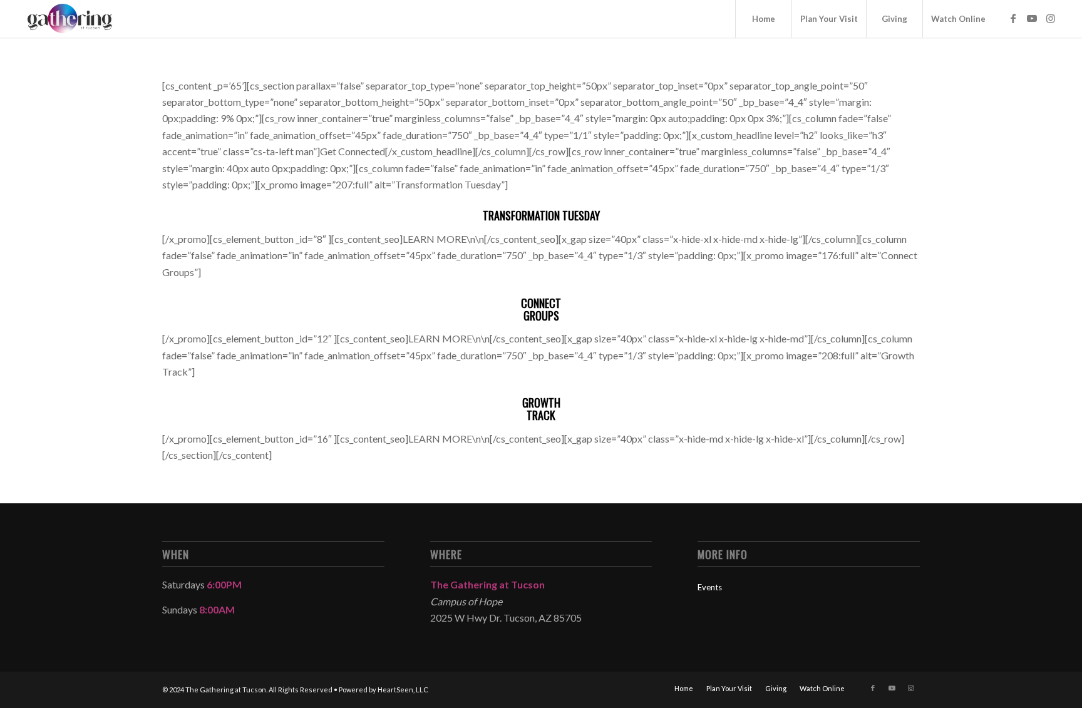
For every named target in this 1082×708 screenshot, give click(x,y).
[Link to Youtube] (1032, 18)
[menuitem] (763, 19)
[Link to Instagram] (1050, 18)
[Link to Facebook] (1013, 18)
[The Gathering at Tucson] (70, 19)
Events (710, 587)
